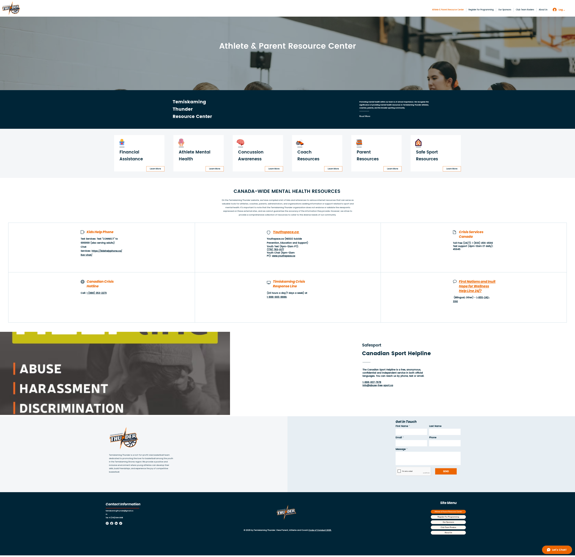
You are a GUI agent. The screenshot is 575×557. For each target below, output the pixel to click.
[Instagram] (107, 523)
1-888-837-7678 (372, 382)
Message (401, 449)
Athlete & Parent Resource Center (448, 512)
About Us (448, 533)
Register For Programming (448, 517)
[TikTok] (120, 523)
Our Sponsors (448, 522)
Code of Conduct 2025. (320, 530)
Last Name (435, 426)
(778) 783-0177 (275, 250)
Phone (432, 437)
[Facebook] (111, 523)
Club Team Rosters (448, 527)
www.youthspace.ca (283, 256)
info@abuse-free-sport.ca (378, 385)
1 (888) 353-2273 (97, 293)
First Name (402, 426)
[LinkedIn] (116, 523)
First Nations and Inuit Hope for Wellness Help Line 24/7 (477, 286)
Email (399, 437)
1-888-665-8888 (277, 297)
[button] (481, 10)
